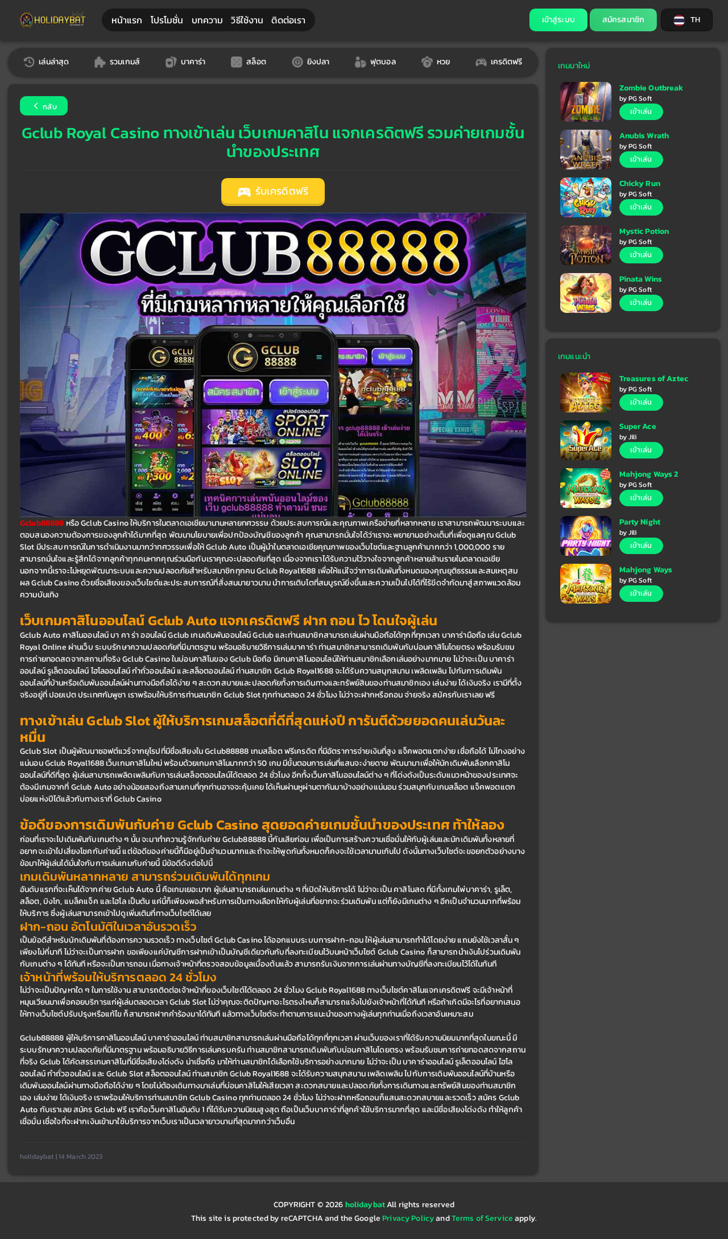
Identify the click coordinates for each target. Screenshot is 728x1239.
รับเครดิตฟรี (280, 191)
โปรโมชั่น (167, 20)
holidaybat (366, 1205)
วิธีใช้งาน (247, 20)
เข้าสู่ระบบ (558, 20)
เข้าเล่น (641, 111)
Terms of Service (482, 1218)
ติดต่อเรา (288, 20)
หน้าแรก (127, 20)
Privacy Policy (408, 1218)
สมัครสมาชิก (623, 20)
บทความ (208, 20)
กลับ (49, 106)
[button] (687, 20)
